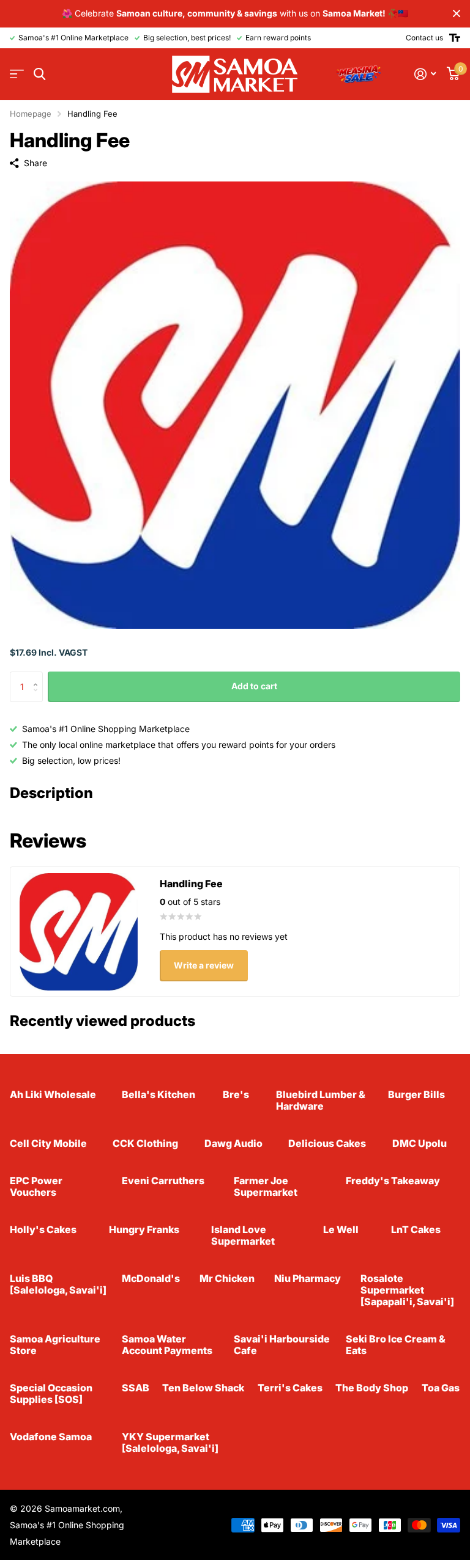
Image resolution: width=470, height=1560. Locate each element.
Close (456, 13)
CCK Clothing (145, 1143)
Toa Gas (441, 1388)
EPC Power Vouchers (36, 1186)
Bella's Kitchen (158, 1094)
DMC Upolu (419, 1143)
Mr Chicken (227, 1278)
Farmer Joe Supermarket (265, 1186)
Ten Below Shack (203, 1388)
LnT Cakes (416, 1229)
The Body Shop (371, 1388)
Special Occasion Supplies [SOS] (51, 1393)
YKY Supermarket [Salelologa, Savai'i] (170, 1442)
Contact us (424, 37)
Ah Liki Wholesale (53, 1094)
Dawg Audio (233, 1143)
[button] (38, 676)
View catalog (17, 74)
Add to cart (254, 686)
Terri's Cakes (290, 1388)
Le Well (341, 1229)
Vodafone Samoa (51, 1436)
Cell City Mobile (48, 1143)
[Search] (39, 74)
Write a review (204, 965)
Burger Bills (416, 1094)
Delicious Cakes (327, 1143)
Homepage (30, 114)
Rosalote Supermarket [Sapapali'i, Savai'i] (407, 1290)
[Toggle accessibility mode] (454, 38)
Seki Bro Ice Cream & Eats (396, 1345)
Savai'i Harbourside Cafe (282, 1345)
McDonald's (151, 1278)
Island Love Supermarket (243, 1235)
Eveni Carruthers (163, 1180)
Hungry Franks (144, 1229)
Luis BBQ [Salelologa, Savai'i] (58, 1284)
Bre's (236, 1094)
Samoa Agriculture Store (55, 1345)
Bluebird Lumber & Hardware (320, 1100)
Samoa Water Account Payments (167, 1345)
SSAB (135, 1388)
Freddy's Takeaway (393, 1180)
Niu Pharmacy (307, 1278)
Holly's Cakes (43, 1229)
